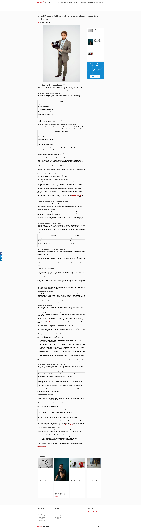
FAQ (55, 514)
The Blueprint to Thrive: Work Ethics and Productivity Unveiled (98, 30)
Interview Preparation (82, 2)
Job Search (75, 2)
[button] (1, 253)
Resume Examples (99, 2)
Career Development (68, 2)
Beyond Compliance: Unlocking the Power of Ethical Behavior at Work (98, 54)
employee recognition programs (43, 196)
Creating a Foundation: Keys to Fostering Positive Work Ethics (98, 40)
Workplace (42, 22)
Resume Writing (41, 518)
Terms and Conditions (59, 515)
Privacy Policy (57, 518)
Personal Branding (91, 2)
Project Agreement (58, 517)
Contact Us (57, 512)
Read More (40, 484)
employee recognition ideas (76, 195)
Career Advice (60, 2)
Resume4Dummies (91, 526)
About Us (56, 511)
